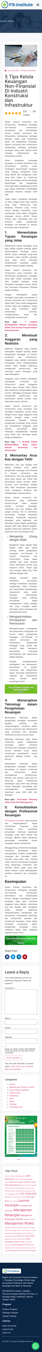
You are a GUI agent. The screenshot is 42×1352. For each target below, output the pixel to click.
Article (12, 1084)
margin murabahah (24, 1227)
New (11, 1098)
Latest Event (15, 1093)
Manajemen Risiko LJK (11, 1227)
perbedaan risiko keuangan (13, 1233)
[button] (38, 5)
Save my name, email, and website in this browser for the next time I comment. (20, 1051)
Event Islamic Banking (19, 1090)
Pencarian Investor (30, 1230)
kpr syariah (13, 1201)
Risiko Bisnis (21, 1239)
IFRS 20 (18, 1194)
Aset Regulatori (20, 1176)
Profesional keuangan (14, 820)
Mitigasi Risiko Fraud (18, 1230)
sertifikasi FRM (9, 1245)
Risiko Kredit (19, 1242)
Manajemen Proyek (29, 1219)
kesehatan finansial (20, 1197)
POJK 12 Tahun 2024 (26, 1236)
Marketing (13, 1095)
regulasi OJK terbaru (11, 1239)
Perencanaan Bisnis (27, 1233)
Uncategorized (16, 1107)
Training (12, 1104)
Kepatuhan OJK (9, 1197)
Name (8, 1018)
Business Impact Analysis (20, 1182)
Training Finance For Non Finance (22, 1250)
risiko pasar (28, 1242)
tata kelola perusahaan (22, 1248)
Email (8, 1028)
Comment (10, 988)
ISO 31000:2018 (28, 1193)
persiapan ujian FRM (11, 1236)
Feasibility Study (10, 1191)
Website (8, 1037)
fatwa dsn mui (30, 1188)
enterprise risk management (17, 1188)
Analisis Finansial (10, 1176)
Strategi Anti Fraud (22, 1245)
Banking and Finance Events (21, 1087)
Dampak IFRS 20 (26, 1185)
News (11, 1101)
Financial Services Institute (23, 1191)
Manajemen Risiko (19, 1223)
